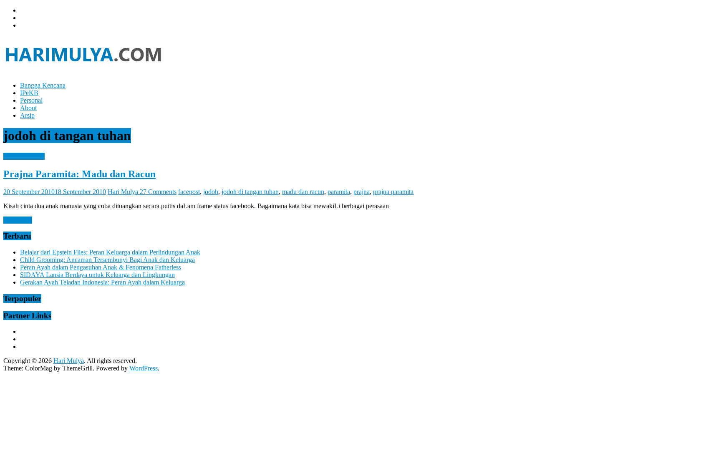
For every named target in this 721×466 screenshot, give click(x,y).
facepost (189, 191)
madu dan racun (303, 191)
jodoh (210, 191)
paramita (339, 191)
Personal (31, 100)
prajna (361, 191)
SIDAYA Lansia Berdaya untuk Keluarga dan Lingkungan (97, 274)
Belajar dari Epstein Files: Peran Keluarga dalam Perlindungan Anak (110, 252)
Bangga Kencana (43, 85)
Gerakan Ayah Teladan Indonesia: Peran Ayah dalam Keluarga (102, 282)
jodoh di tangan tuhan (250, 191)
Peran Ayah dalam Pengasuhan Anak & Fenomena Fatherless (100, 267)
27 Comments (158, 191)
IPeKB (29, 92)
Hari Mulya (124, 191)
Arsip (27, 115)
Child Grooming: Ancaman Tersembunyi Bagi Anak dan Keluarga (107, 259)
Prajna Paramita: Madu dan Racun (79, 174)
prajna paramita (393, 191)
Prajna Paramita (24, 156)
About (28, 107)
